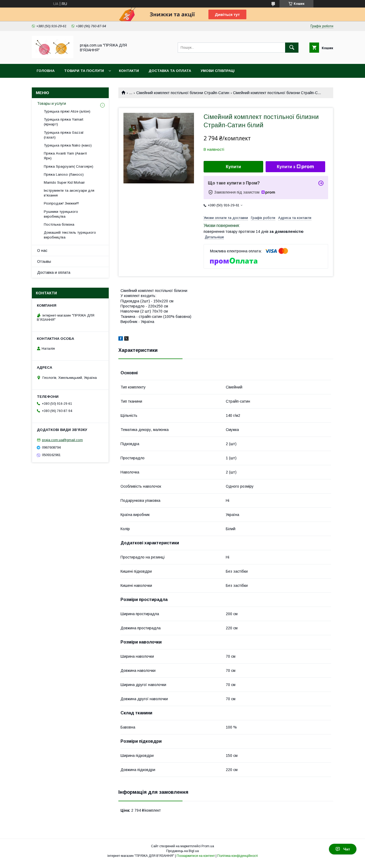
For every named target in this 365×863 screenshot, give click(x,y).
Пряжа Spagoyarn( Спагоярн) (68, 166)
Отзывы (44, 261)
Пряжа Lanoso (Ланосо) (64, 174)
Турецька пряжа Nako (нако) (68, 145)
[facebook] (120, 339)
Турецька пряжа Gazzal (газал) (63, 134)
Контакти (129, 71)
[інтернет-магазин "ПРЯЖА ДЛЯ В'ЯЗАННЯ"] (52, 57)
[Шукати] (291, 48)
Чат (346, 849)
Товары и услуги (51, 103)
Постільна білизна (59, 224)
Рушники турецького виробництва (61, 214)
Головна (46, 71)
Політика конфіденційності (237, 856)
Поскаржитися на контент (196, 856)
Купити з (286, 166)
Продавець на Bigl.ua (182, 851)
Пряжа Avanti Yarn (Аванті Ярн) (65, 155)
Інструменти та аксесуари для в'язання (69, 192)
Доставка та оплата (170, 71)
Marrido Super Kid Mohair (64, 182)
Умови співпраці (218, 71)
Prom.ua (207, 846)
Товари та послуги (84, 71)
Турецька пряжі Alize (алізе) (67, 111)
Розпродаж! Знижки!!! (61, 203)
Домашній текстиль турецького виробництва (70, 234)
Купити (233, 166)
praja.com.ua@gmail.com (62, 440)
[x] (126, 339)
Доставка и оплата (53, 272)
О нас (42, 250)
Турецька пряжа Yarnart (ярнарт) (63, 121)
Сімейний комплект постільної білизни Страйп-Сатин (182, 93)
